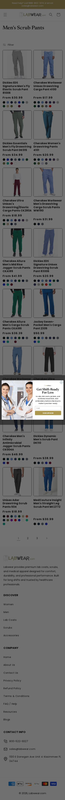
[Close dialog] (61, 382)
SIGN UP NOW (48, 413)
